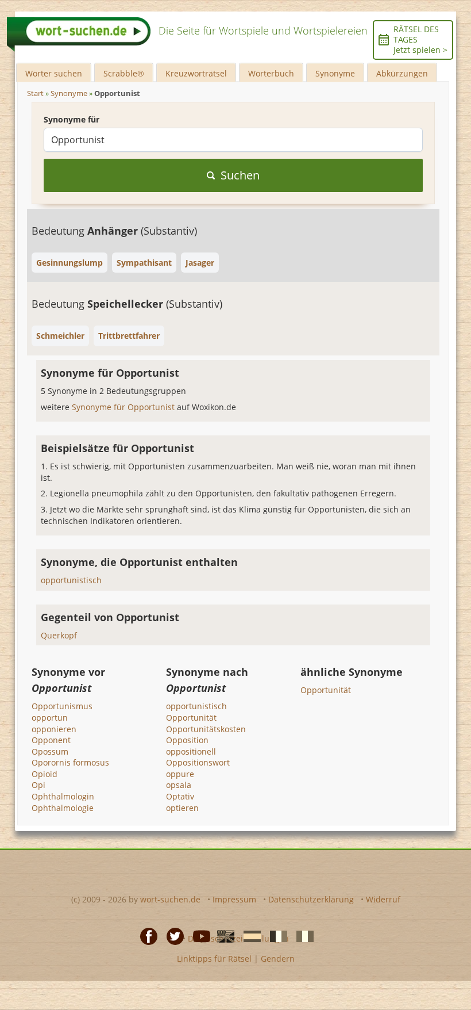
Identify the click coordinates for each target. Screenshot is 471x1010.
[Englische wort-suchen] (222, 935)
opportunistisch (71, 580)
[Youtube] (198, 935)
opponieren (54, 729)
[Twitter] (172, 935)
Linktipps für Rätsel (214, 958)
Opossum (50, 751)
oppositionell (191, 751)
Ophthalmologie (63, 807)
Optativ (180, 796)
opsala (178, 784)
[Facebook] (145, 935)
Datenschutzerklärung (311, 899)
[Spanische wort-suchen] (249, 935)
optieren (182, 807)
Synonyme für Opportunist (124, 406)
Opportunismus (62, 706)
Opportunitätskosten (206, 729)
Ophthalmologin (63, 796)
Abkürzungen (402, 73)
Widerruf (383, 899)
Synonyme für (71, 119)
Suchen (240, 175)
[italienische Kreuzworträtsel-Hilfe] (301, 935)
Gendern (278, 958)
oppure (180, 773)
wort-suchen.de (170, 899)
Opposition (187, 739)
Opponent (51, 739)
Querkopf (59, 635)
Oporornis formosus (70, 762)
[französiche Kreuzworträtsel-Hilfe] (275, 935)
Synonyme (335, 73)
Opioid (44, 773)
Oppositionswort (198, 762)
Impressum (234, 899)
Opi (38, 784)
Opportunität (191, 717)
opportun (50, 717)
